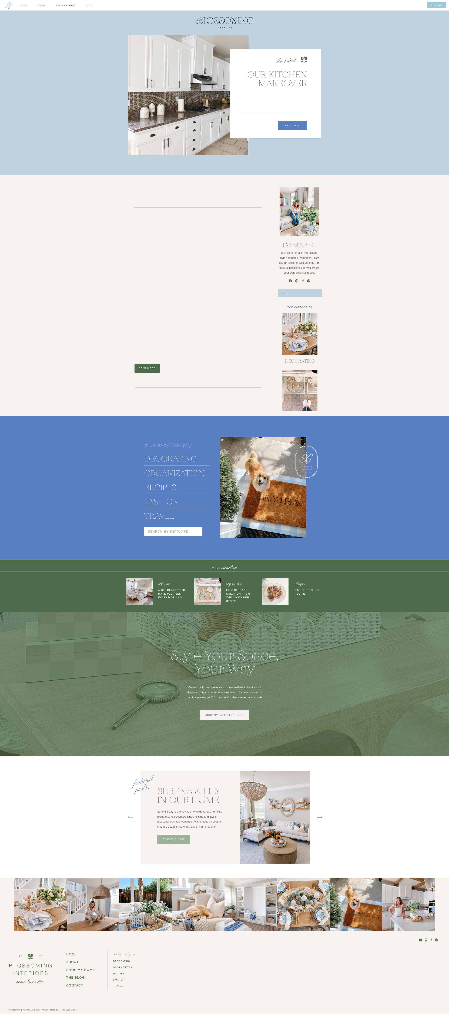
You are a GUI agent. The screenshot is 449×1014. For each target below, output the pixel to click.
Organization (234, 584)
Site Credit (71, 1010)
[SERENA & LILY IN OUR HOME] (275, 817)
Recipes (300, 584)
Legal (63, 1010)
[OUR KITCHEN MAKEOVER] (188, 95)
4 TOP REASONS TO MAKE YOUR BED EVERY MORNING (171, 594)
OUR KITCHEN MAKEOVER (277, 78)
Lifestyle (164, 584)
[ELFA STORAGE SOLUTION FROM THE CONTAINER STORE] (207, 591)
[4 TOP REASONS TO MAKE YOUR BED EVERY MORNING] (139, 591)
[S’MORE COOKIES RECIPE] (275, 591)
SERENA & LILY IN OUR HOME (188, 795)
